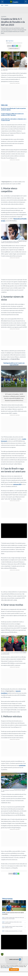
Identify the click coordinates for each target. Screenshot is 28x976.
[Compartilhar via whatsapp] (17, 46)
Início (2, 5)
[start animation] (4, 368)
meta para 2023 (17, 484)
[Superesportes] (11, 2)
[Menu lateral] (2, 2)
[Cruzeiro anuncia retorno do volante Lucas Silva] (14, 905)
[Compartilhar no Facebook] (13, 46)
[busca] (26, 2)
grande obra (22, 765)
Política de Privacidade (8, 967)
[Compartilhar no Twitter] (15, 46)
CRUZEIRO (3, 16)
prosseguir (14, 969)
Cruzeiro (6, 5)
